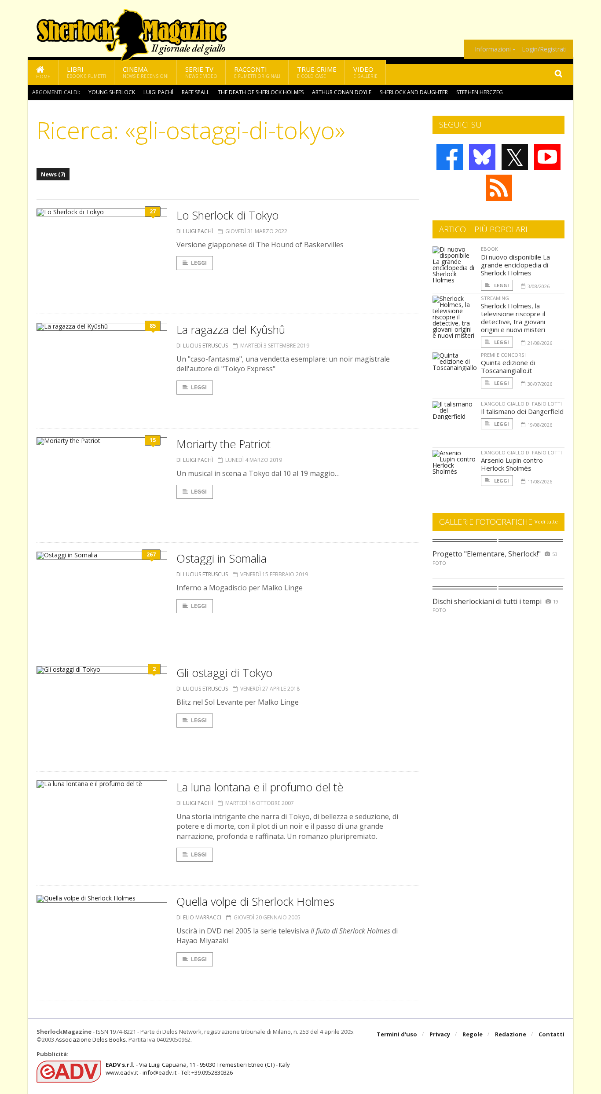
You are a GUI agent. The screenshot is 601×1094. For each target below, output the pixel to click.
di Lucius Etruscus (202, 345)
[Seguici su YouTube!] (547, 157)
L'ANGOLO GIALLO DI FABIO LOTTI (521, 403)
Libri (86, 72)
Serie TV (201, 72)
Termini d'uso (397, 1034)
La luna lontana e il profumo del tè (259, 786)
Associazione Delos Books (90, 1039)
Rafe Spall (195, 92)
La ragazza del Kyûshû (230, 329)
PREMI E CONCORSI (503, 354)
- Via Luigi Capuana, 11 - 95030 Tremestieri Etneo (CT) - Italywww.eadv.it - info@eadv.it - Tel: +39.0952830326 (198, 1068)
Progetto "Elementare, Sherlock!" (486, 554)
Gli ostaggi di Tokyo (224, 672)
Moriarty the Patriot (223, 443)
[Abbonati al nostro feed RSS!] (499, 188)
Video (365, 72)
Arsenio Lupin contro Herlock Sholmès (512, 464)
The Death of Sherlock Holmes (261, 92)
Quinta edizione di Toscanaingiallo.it (508, 366)
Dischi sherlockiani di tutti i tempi (487, 601)
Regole (472, 1034)
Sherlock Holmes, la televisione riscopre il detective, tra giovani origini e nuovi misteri (513, 317)
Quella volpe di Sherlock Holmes (255, 901)
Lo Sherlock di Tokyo (227, 215)
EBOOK (489, 248)
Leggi (199, 263)
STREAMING (495, 298)
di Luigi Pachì (194, 231)
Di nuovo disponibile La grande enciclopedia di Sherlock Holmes (515, 264)
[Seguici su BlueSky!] (482, 157)
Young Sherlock (111, 92)
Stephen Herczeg (479, 92)
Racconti (257, 72)
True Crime (317, 72)
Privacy (439, 1034)
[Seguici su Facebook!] (450, 157)
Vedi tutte (546, 521)
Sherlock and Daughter (414, 92)
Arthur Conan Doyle (341, 92)
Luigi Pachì (158, 92)
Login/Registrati (544, 49)
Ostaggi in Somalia (221, 558)
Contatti (551, 1034)
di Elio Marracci (198, 917)
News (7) (53, 174)
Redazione (510, 1034)
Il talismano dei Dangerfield (522, 411)
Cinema (146, 72)
